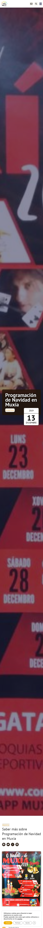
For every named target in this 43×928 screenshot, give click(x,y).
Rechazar (17, 923)
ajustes (19, 919)
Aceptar (8, 923)
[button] (36, 3)
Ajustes (27, 923)
